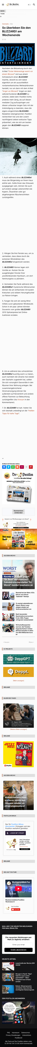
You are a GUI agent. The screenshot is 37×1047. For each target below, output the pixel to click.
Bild (11, 21)
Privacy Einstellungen (13, 1032)
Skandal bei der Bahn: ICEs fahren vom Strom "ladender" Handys (25, 591)
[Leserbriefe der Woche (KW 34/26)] (8, 963)
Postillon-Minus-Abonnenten (14, 822)
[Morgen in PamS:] (8, 974)
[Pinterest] (31, 464)
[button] (3, 4)
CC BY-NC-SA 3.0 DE (12, 1040)
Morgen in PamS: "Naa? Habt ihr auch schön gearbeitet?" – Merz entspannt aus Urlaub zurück (24, 974)
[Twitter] (8, 464)
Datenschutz (25, 1030)
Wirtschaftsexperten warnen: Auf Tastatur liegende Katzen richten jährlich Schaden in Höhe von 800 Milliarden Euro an (24, 626)
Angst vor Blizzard (10, 88)
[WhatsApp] (13, 464)
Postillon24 (18, 1035)
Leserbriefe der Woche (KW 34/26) (25, 961)
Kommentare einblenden (18, 509)
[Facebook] (4, 464)
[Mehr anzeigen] (26, 464)
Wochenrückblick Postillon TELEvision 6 (14, 898)
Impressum (15, 1030)
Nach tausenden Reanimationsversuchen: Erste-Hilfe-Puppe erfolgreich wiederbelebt (24, 614)
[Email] (17, 464)
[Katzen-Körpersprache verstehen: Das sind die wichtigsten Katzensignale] (8, 986)
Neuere (6, 639)
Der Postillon (19, 1038)
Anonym (20, 396)
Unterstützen (26, 1032)
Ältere (31, 639)
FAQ (8, 1030)
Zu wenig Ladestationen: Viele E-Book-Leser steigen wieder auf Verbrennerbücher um (24, 603)
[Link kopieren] (22, 464)
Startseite (5, 21)
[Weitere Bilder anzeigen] (18, 726)
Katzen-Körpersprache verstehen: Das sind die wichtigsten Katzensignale (25, 985)
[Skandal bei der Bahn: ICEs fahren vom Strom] (8, 593)
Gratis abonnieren (18, 947)
